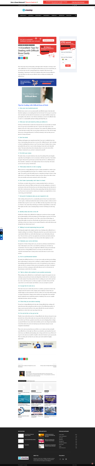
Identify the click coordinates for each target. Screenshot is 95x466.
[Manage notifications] (92, 463)
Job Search (30, 15)
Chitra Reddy (21, 55)
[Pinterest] (24, 58)
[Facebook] (72, 5)
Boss (23, 45)
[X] (1, 233)
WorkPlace (54, 15)
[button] (75, 15)
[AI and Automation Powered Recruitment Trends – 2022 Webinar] (24, 399)
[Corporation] (50, 387)
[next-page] (20, 419)
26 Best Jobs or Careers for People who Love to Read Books (27, 366)
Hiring (32, 402)
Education (68, 15)
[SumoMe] (1, 238)
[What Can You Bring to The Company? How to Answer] (41, 441)
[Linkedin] (74, 5)
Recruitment (38, 15)
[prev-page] (19, 419)
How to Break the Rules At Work (36, 392)
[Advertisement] (57, 10)
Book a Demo (29, 5)
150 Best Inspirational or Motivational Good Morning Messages (50, 435)
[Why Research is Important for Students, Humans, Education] (41, 446)
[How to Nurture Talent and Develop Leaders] (24, 387)
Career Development (31, 45)
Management (46, 15)
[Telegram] (76, 5)
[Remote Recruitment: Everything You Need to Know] (50, 411)
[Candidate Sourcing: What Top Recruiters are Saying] (37, 399)
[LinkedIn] (1, 235)
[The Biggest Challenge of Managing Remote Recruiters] (50, 399)
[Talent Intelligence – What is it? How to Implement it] (37, 411)
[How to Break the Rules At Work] (37, 387)
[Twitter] (22, 58)
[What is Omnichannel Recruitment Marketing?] (24, 411)
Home (19, 35)
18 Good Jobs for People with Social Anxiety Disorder (48, 366)
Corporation (46, 392)
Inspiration (61, 15)
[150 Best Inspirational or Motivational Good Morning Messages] (41, 436)
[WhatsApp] (27, 58)
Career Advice (23, 15)
